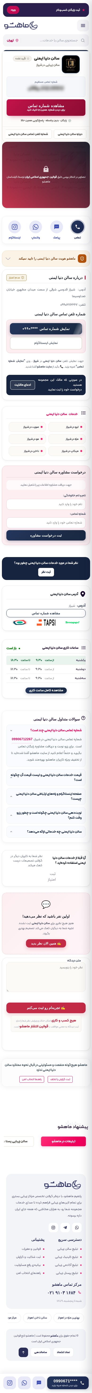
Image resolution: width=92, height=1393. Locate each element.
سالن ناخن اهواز (37, 1317)
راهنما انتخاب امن (32, 1079)
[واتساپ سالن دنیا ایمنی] (24, 1382)
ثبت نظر (46, 572)
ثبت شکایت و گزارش (28, 1257)
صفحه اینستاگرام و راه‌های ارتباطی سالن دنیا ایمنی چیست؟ (49, 796)
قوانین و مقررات (31, 1249)
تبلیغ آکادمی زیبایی (66, 1265)
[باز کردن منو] (83, 25)
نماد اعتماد (63, 1352)
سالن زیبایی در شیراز (47, 65)
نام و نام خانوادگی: (74, 495)
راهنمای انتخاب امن (28, 1273)
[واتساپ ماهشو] (77, 1227)
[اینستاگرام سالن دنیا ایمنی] (9, 1382)
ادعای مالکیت (22, 385)
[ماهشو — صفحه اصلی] (20, 25)
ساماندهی (40, 1352)
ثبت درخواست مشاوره (46, 535)
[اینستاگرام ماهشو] (53, 1227)
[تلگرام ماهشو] (65, 1227)
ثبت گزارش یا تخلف (60, 1079)
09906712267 (22, 739)
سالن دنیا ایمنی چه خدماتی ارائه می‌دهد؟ (54, 831)
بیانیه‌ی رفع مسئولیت (27, 1265)
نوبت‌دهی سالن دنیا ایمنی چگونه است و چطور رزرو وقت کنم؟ (49, 815)
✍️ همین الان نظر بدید (46, 943)
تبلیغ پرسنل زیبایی (67, 1273)
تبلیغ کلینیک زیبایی (66, 1257)
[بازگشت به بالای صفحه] (23, 1352)
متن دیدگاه (74, 960)
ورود (13, 10)
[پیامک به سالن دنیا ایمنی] (39, 1382)
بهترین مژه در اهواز (68, 1317)
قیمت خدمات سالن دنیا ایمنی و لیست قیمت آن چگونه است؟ (46, 778)
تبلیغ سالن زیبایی (67, 1249)
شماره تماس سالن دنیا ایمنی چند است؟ (56, 730)
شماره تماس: (78, 514)
